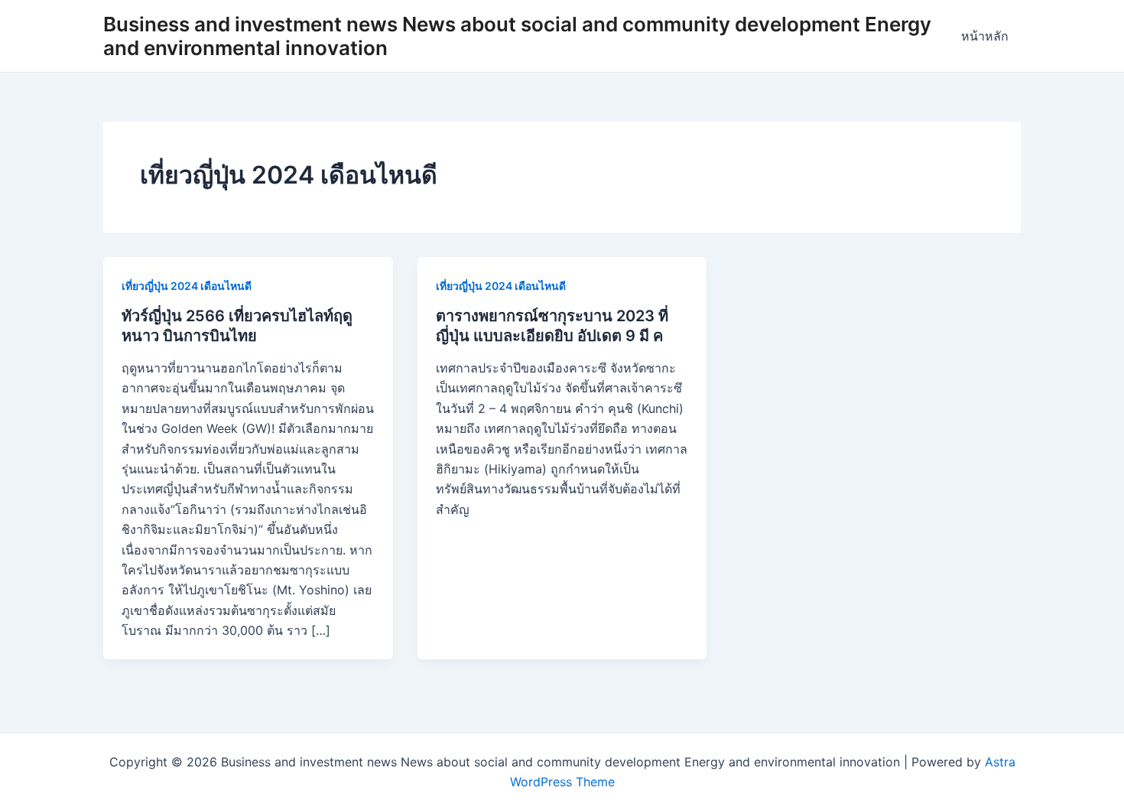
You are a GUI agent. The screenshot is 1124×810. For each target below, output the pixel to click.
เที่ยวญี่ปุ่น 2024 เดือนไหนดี (187, 285)
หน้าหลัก (985, 36)
